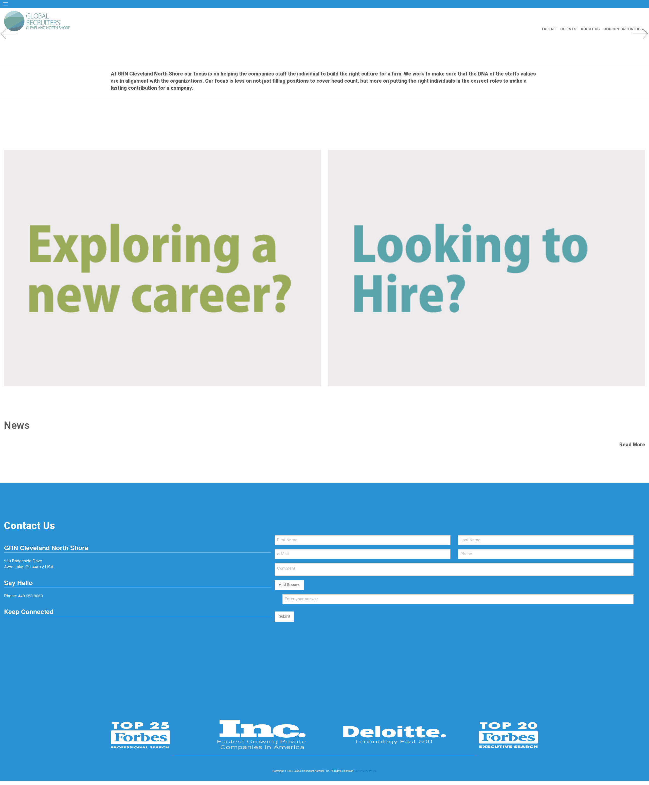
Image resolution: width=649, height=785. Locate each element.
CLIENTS (568, 29)
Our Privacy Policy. (365, 771)
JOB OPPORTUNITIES (623, 29)
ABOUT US (590, 29)
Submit (284, 616)
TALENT (548, 29)
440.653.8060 (30, 596)
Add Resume (289, 584)
